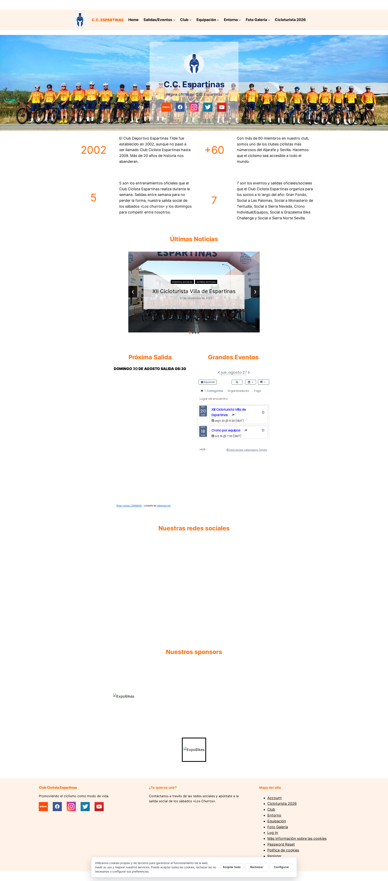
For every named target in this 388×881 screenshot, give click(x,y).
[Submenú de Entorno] (240, 20)
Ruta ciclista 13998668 (129, 505)
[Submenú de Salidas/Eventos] (174, 20)
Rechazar (256, 867)
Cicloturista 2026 (282, 803)
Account (274, 798)
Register (274, 856)
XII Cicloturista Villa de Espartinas (194, 291)
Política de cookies (283, 850)
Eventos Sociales (182, 282)
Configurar (281, 867)
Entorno (274, 815)
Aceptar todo (232, 867)
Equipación (276, 821)
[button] (190, 333)
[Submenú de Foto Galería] (269, 20)
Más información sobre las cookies (297, 838)
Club (271, 809)
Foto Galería (277, 827)
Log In (272, 833)
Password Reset (281, 844)
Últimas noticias (206, 282)
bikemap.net (164, 505)
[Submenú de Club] (190, 20)
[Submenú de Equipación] (218, 20)
